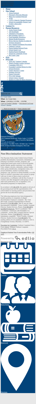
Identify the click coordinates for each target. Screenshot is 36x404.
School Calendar (6, 105)
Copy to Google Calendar (9, 103)
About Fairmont (14, 13)
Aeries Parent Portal (15, 30)
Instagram (2, 88)
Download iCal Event (26, 103)
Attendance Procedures (16, 33)
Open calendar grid (24, 109)
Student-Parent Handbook (17, 52)
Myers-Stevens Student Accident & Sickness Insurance (20, 42)
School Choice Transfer (16, 78)
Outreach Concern (14, 46)
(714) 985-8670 (28, 207)
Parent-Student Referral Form (18, 48)
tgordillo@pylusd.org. (8, 209)
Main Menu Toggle (7, 5)
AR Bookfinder (14, 32)
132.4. (14, 229)
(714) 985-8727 (18, 214)
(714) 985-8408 (13, 203)
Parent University (14, 74)
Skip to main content (7, 2)
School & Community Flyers (18, 53)
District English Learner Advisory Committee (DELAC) (19, 64)
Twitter (2, 86)
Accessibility (11, 147)
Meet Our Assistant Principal (18, 16)
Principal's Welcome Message (18, 15)
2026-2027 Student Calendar (18, 61)
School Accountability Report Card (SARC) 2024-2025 (20, 23)
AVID (11, 18)
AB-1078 (16, 187)
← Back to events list (9, 109)
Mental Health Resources (17, 39)
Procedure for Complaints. (9, 225)
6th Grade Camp (14, 55)
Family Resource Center (16, 70)
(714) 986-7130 (11, 140)
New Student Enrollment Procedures (20, 44)
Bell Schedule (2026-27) (16, 35)
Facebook (2, 83)
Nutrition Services (14, 72)
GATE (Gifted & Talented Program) (20, 20)
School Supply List (15, 50)
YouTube (2, 91)
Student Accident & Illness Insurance (20, 80)
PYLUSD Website (15, 76)
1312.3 (7, 227)
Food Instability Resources (17, 37)
